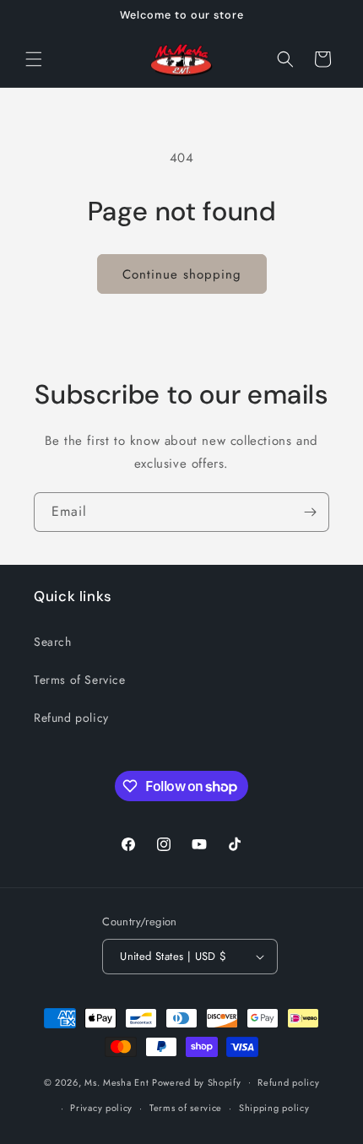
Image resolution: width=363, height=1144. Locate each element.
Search (53, 641)
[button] (33, 59)
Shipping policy (274, 1107)
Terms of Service (80, 679)
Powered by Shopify (196, 1081)
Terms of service (185, 1107)
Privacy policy (101, 1107)
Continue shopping (181, 274)
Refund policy (71, 717)
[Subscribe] (309, 512)
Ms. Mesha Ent (116, 1081)
